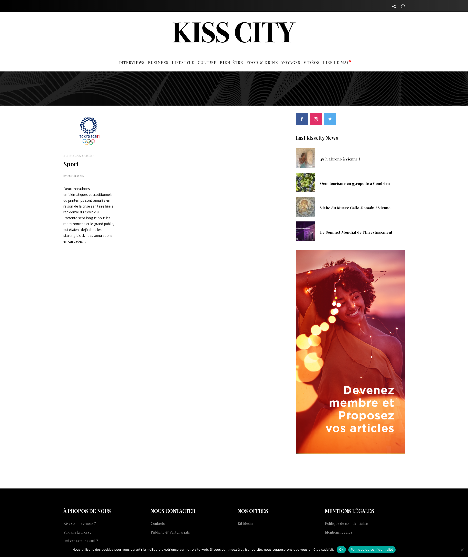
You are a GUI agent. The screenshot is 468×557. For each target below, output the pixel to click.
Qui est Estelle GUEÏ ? (80, 541)
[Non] (461, 549)
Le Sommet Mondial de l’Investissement (356, 232)
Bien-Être (71, 155)
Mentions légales (338, 532)
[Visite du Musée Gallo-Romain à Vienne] (305, 206)
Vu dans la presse (77, 532)
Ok (341, 549)
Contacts (158, 523)
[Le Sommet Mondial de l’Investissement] (305, 231)
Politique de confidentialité (346, 523)
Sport (71, 164)
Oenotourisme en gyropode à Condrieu (355, 183)
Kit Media (245, 523)
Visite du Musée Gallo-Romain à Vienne (355, 207)
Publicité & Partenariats (170, 532)
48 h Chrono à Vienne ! (340, 159)
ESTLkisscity (75, 176)
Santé (87, 155)
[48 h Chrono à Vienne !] (305, 157)
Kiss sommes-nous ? (79, 523)
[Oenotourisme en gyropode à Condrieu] (305, 182)
